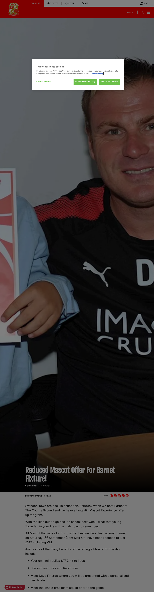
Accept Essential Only (85, 82)
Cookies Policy (97, 73)
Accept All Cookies (109, 82)
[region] (78, 74)
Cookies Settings (44, 81)
